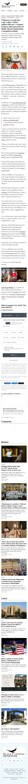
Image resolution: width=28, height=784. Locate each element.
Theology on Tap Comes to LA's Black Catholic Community (12, 695)
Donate (3, 10)
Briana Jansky (4, 479)
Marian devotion (11, 16)
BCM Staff (3, 633)
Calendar (19, 770)
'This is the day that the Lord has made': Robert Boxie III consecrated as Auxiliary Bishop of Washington (14, 543)
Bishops (3, 15)
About (16, 10)
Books (23, 770)
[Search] (18, 4)
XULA (2, 620)
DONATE (23, 4)
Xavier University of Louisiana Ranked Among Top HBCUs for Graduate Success (12, 624)
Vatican (3, 16)
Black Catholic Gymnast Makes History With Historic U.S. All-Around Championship (12, 660)
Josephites (15, 292)
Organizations (11, 773)
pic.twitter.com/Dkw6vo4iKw (11, 120)
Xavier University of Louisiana (15, 296)
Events (17, 17)
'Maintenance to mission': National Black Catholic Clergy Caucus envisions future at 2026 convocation (13, 506)
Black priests (19, 16)
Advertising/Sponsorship (10, 770)
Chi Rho (23, 234)
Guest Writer (4, 736)
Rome (22, 15)
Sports (3, 656)
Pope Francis (11, 17)
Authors (22, 10)
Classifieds (18, 773)
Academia (3, 726)
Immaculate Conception (8, 135)
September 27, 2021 (8, 124)
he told (17, 210)
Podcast (21, 772)
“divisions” (4, 192)
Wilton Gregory (10, 85)
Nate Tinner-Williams (6, 41)
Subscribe (9, 10)
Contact (21, 769)
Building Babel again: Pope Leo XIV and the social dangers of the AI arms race (11, 468)
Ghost (12, 778)
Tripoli (16, 778)
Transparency (14, 772)
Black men (4, 17)
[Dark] (17, 4)
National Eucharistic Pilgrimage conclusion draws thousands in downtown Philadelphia (12, 581)
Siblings (8, 772)
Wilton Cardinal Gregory (13, 15)
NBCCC (3, 501)
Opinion (3, 464)
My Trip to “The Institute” (10, 729)
